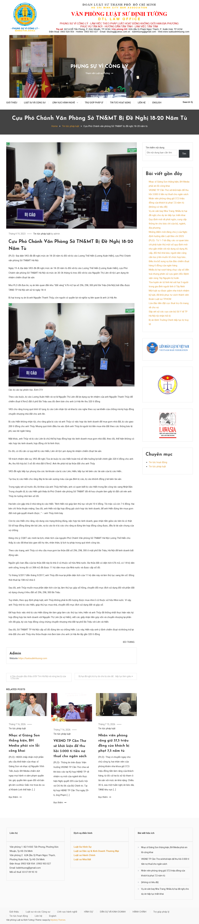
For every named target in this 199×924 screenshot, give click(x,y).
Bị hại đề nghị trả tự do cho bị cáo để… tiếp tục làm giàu (105, 676)
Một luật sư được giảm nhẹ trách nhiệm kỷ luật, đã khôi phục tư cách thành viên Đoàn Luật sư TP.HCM (169, 294)
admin (57, 233)
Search (186, 102)
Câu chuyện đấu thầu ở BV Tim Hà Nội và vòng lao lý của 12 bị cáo (38, 677)
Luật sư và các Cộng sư (38, 912)
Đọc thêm (14, 797)
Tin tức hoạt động (120, 102)
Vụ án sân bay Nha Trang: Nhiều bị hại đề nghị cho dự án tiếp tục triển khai (165, 891)
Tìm (184, 153)
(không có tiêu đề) (158, 206)
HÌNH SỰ (88, 912)
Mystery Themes (58, 920)
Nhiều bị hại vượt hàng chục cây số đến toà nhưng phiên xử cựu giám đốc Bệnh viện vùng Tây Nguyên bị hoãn (169, 273)
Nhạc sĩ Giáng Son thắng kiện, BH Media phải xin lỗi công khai (164, 850)
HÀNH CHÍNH (139, 912)
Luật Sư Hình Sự (82, 846)
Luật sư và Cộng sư (35, 102)
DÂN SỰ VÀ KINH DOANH (113, 912)
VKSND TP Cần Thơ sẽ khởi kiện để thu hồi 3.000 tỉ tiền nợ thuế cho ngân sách (165, 861)
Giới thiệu (11, 102)
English (156, 102)
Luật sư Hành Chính (84, 855)
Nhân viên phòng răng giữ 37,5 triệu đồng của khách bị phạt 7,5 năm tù (163, 873)
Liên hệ (142, 102)
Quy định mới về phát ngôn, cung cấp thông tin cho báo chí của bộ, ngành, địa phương (168, 223)
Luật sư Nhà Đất (82, 859)
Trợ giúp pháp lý (94, 102)
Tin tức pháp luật (41, 233)
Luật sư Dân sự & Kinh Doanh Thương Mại (96, 851)
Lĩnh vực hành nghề (63, 102)
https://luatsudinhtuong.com (32, 658)
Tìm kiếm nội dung (155, 147)
